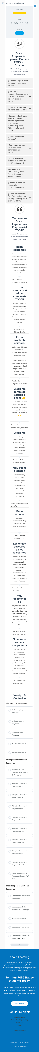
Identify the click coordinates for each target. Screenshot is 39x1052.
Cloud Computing (20, 1017)
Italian (20, 1025)
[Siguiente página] (27, 944)
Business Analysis (20, 1030)
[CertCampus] (10, 6)
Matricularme (19, 33)
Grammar (19, 1022)
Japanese (19, 1028)
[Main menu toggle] (35, 6)
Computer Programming (19, 1020)
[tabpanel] (19, 367)
